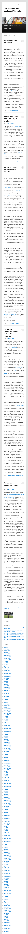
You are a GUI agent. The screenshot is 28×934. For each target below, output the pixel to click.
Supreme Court (9, 177)
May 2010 (6, 899)
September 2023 (7, 659)
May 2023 (6, 664)
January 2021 (7, 707)
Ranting (12, 323)
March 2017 (6, 777)
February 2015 (7, 815)
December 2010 (7, 888)
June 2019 (6, 736)
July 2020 (6, 716)
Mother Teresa (12, 410)
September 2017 (7, 768)
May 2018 (6, 756)
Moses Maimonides (13, 347)
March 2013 (6, 850)
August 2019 (6, 733)
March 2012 (6, 867)
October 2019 (7, 730)
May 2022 (6, 682)
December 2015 (7, 800)
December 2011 (7, 872)
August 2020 (6, 714)
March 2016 (6, 795)
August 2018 (6, 751)
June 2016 (6, 791)
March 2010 (6, 902)
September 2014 (7, 823)
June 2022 (6, 681)
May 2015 (6, 811)
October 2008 (7, 928)
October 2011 (7, 875)
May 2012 (6, 864)
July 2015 (6, 808)
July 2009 (6, 914)
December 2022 (7, 672)
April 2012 (6, 866)
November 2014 (7, 820)
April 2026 (6, 647)
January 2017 (7, 780)
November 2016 (7, 783)
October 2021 (7, 693)
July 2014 (6, 826)
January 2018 (7, 762)
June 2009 (6, 916)
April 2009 (6, 919)
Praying (9, 323)
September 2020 (7, 713)
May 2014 (6, 829)
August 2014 (6, 824)
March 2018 (6, 759)
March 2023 (6, 667)
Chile (15, 370)
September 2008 (7, 930)
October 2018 (7, 748)
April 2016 (6, 794)
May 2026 (6, 646)
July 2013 (6, 844)
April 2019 (6, 739)
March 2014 (6, 832)
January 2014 (7, 835)
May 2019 (6, 737)
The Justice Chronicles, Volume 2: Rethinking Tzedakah (11, 332)
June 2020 (6, 717)
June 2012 (6, 863)
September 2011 (7, 876)
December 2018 (7, 745)
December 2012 (7, 855)
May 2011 (6, 882)
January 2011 (7, 887)
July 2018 (6, 753)
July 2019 (6, 734)
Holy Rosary (13, 90)
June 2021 (6, 699)
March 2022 (6, 685)
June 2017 (6, 772)
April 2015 (6, 812)
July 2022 (6, 679)
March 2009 (6, 920)
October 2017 (7, 766)
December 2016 (7, 782)
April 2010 (6, 901)
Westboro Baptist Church (9, 195)
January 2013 (7, 853)
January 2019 (7, 743)
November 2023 (7, 656)
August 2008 (6, 931)
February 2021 (7, 705)
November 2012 (7, 856)
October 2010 (7, 892)
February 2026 (7, 650)
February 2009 (7, 922)
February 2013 (7, 852)
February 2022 (7, 687)
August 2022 (6, 678)
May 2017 (6, 774)
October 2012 (7, 858)
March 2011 (6, 885)
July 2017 (6, 771)
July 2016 (6, 789)
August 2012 (6, 861)
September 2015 (7, 805)
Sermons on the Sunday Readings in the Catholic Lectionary (12, 27)
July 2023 (6, 661)
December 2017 (7, 763)
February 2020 (7, 724)
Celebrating (10, 161)
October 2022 (7, 675)
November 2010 (7, 890)
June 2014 (6, 827)
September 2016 (7, 786)
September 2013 (7, 841)
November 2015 (7, 801)
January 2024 (7, 653)
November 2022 (7, 673)
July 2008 (6, 933)
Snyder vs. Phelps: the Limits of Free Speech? (10, 169)
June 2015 (6, 809)
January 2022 (7, 688)
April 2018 (6, 757)
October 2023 (7, 658)
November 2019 (7, 728)
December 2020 (7, 708)
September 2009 (7, 911)
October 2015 (7, 803)
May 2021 (6, 701)
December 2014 (7, 818)
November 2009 (7, 908)
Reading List (6, 31)
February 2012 (7, 869)
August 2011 (6, 878)
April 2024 (6, 652)
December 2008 (7, 925)
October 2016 (7, 785)
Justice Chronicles (11, 475)
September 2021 (7, 695)
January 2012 (7, 870)
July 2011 (6, 879)
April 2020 (6, 721)
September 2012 (7, 859)
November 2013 (7, 838)
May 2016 (6, 792)
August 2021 (6, 696)
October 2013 (7, 840)
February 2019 (7, 742)
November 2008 (7, 927)
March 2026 (6, 649)
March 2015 (6, 814)
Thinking (21, 475)
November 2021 (7, 692)
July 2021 (6, 698)
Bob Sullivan (11, 497)
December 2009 (7, 907)
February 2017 (7, 779)
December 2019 (7, 727)
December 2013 (7, 837)
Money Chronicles (11, 607)
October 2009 (7, 910)
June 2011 (6, 881)
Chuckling (10, 110)
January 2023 (7, 670)
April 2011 (6, 884)
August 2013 (6, 843)
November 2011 (7, 873)
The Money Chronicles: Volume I (11, 485)
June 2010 (6, 898)
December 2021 (7, 690)
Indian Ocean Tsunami (8, 369)
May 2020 (6, 719)
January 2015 (7, 817)
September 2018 (7, 750)
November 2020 (7, 710)
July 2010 (6, 896)
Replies (17, 323)
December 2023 (7, 655)
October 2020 (7, 711)
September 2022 (7, 676)
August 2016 (6, 788)
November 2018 (7, 746)
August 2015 (6, 806)
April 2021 (6, 702)
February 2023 (7, 669)
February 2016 (7, 797)
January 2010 (7, 905)
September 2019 (7, 731)
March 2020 (6, 722)
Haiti (11, 370)
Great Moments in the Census (10, 41)
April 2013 (6, 849)
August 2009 (6, 913)
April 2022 (6, 684)
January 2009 (7, 924)
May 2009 (6, 917)
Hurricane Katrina (18, 367)
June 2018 (6, 754)
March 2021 (6, 704)
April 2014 (6, 830)
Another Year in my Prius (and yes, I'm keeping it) (11, 118)
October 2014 (7, 821)
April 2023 (6, 666)
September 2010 (7, 893)
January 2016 (7, 798)
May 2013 (6, 847)
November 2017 (7, 765)
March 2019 (6, 740)
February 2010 (7, 904)
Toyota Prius (17, 126)
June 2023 (6, 662)
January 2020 (7, 725)
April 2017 (6, 776)
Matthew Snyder (7, 187)
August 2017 (6, 769)
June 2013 (6, 846)
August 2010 (6, 895)
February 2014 (7, 833)
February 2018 (7, 760)
